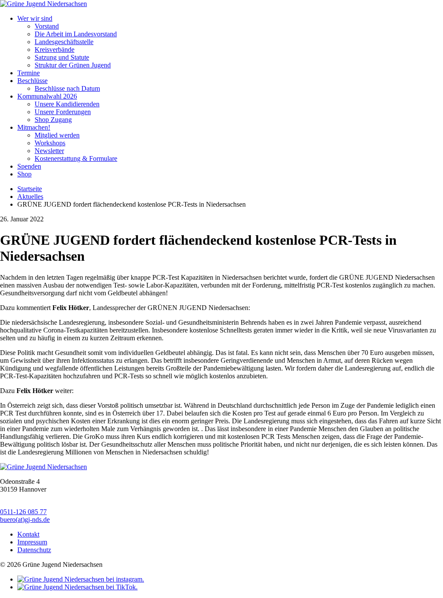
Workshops (50, 143)
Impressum (32, 542)
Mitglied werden (57, 135)
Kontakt (28, 534)
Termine (28, 73)
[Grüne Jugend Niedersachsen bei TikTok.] (77, 587)
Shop (24, 174)
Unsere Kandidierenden (67, 104)
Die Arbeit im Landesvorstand (76, 34)
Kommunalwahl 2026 (47, 96)
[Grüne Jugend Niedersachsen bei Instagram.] (80, 579)
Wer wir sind (34, 18)
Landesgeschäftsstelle (64, 41)
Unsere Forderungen (63, 111)
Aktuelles (30, 196)
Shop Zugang (53, 119)
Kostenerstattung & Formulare (76, 158)
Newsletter (49, 150)
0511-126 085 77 (23, 511)
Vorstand (47, 26)
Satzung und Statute (62, 57)
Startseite (29, 188)
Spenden (29, 166)
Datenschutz (34, 549)
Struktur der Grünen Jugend (73, 65)
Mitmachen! (33, 127)
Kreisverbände (54, 49)
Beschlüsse (32, 80)
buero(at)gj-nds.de (25, 519)
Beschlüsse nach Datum (67, 88)
